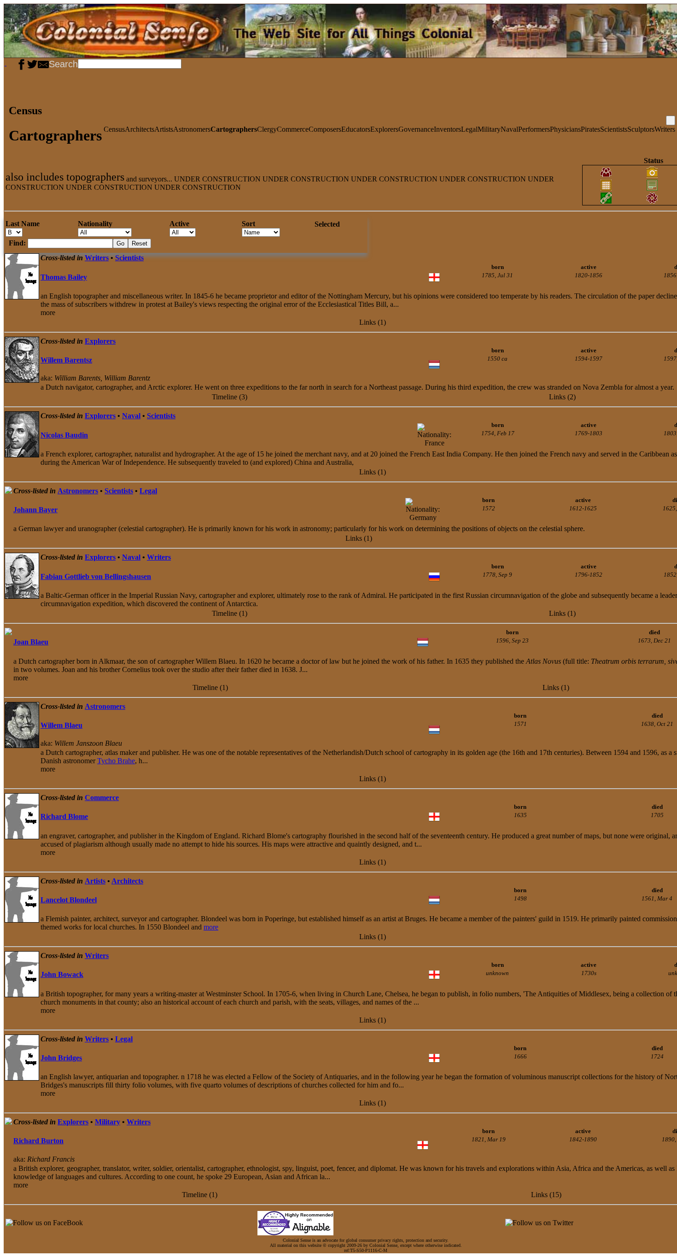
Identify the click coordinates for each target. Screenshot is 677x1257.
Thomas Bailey (64, 277)
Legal (469, 129)
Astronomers (191, 129)
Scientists (613, 129)
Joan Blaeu (30, 642)
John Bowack (62, 974)
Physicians (565, 129)
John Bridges (61, 1058)
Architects (139, 129)
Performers (534, 129)
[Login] (13, 63)
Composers (325, 129)
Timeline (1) (229, 613)
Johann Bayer (35, 510)
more (211, 927)
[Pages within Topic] (670, 120)
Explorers (384, 129)
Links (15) (546, 1195)
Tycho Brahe (116, 761)
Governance (416, 129)
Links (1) (372, 322)
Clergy (267, 129)
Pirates (590, 129)
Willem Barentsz (66, 360)
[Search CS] (182, 63)
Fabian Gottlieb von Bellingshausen (96, 576)
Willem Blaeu (61, 725)
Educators (355, 129)
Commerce (293, 129)
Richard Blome (64, 816)
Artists (163, 129)
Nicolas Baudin (64, 435)
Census (114, 129)
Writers (664, 129)
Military (489, 129)
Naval (509, 129)
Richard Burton (38, 1141)
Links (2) (562, 397)
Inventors (447, 129)
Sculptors (640, 129)
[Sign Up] (9, 63)
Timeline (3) (229, 397)
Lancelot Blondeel (69, 900)
